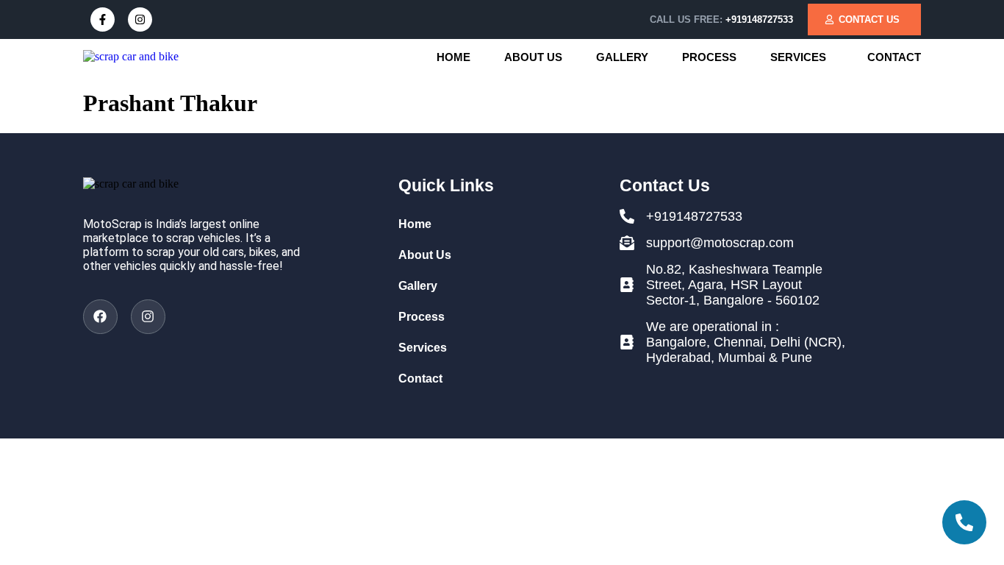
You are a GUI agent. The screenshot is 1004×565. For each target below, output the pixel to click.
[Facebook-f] (102, 19)
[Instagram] (140, 19)
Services (798, 57)
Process (709, 57)
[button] (801, 57)
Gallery (622, 57)
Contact (894, 57)
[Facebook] (100, 316)
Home (453, 57)
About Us (533, 57)
